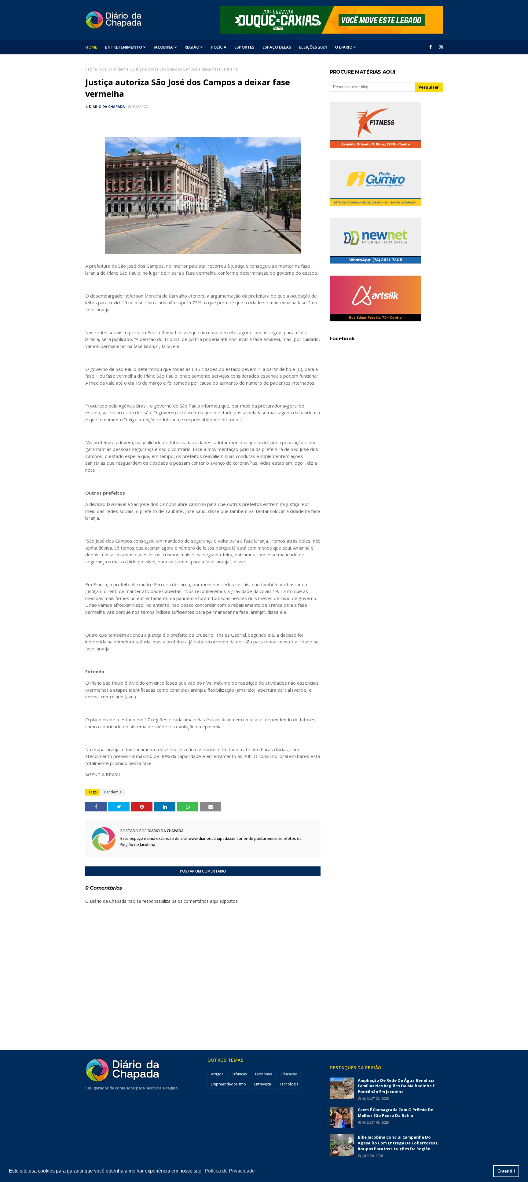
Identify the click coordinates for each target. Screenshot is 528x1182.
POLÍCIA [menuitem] (219, 47)
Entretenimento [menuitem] (123, 47)
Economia (263, 1074)
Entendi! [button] (506, 1171)
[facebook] (430, 47)
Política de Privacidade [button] (230, 1170)
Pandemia (120, 69)
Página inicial (96, 69)
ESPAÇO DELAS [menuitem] (276, 47)
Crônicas (239, 1074)
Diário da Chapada (107, 106)
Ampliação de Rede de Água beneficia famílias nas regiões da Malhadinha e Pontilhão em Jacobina (396, 1086)
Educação (288, 1074)
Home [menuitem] (91, 47)
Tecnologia (289, 1084)
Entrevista (262, 1084)
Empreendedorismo (228, 1084)
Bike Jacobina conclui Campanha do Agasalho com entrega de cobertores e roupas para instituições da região (398, 1142)
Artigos (217, 1074)
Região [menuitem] (192, 47)
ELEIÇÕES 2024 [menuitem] (313, 47)
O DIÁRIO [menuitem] (344, 47)
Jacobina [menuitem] (163, 47)
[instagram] (440, 47)
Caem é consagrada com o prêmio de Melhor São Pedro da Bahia (395, 1112)
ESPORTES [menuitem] (244, 47)
